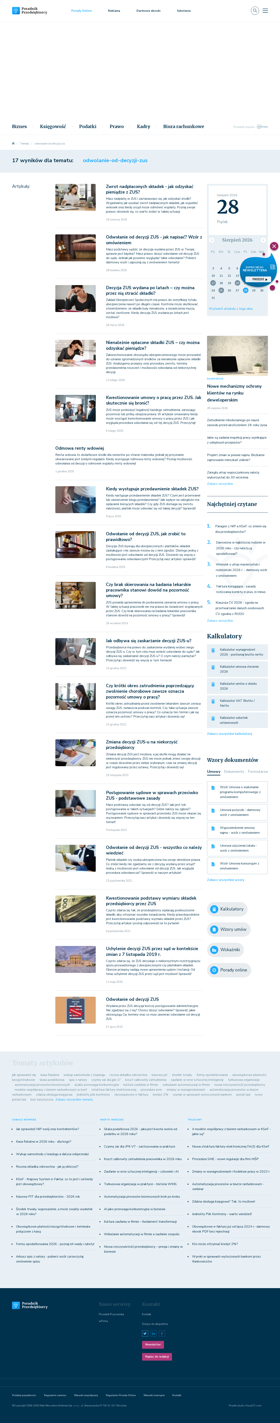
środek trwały (182, 1075)
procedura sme (151, 1089)
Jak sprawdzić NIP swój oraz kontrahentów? (47, 1129)
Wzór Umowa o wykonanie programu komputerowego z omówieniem (240, 792)
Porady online (233, 970)
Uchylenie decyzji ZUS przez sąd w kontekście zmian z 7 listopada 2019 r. (152, 951)
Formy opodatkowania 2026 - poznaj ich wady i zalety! (55, 1244)
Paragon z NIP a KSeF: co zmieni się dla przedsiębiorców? (240, 529)
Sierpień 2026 (237, 240)
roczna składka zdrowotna (128, 1075)
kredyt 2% (160, 1094)
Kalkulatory (232, 909)
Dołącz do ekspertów (155, 1324)
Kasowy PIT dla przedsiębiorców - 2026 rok (48, 1196)
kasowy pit (159, 1075)
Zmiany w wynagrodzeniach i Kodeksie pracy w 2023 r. (231, 1171)
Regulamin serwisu (55, 1395)
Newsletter (153, 1344)
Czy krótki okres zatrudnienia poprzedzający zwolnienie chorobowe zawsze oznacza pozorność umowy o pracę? (150, 691)
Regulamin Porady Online (120, 1395)
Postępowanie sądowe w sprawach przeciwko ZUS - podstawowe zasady (152, 795)
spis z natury (78, 1080)
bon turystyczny (42, 1099)
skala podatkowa (52, 1080)
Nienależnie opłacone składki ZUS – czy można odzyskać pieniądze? (153, 345)
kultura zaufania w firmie (140, 1084)
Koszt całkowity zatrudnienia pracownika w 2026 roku (143, 1159)
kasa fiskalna (50, 1075)
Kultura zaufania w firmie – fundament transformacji (140, 1221)
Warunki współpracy (86, 1395)
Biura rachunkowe (183, 126)
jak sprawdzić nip (24, 1075)
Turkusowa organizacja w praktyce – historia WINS (140, 1184)
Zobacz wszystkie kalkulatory (229, 734)
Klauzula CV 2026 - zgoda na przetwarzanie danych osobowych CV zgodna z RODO (240, 608)
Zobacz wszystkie (220, 484)
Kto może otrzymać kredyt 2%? (215, 1244)
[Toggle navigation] (265, 11)
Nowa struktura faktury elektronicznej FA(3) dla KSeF (230, 1146)
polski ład (243, 1094)
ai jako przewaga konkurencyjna (96, 1084)
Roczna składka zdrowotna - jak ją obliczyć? (47, 1166)
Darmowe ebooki (148, 11)
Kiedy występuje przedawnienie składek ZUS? (152, 489)
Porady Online (81, 11)
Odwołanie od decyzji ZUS (132, 999)
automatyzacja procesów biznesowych (42, 1084)
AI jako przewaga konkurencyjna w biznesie (134, 1209)
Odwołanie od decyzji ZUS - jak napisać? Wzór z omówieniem (154, 239)
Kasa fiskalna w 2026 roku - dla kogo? (43, 1141)
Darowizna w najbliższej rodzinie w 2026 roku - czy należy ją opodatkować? (240, 548)
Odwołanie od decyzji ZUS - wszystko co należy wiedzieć (154, 850)
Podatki (88, 126)
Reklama (114, 11)
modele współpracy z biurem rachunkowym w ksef (51, 1089)
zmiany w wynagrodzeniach (185, 1089)
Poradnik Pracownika (111, 1314)
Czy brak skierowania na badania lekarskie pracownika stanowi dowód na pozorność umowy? (148, 590)
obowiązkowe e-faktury (131, 1094)
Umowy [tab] (213, 771)
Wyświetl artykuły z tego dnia (231, 308)
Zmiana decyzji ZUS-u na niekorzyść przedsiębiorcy (142, 744)
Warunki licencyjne (154, 1395)
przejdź (258, 279)
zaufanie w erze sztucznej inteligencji (197, 1080)
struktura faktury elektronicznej (113, 1089)
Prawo (117, 126)
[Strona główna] (13, 144)
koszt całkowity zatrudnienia (145, 1080)
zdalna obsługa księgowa (54, 1094)
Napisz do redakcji (157, 1357)
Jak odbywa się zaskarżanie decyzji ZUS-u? (148, 641)
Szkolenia (184, 11)
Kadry (143, 126)
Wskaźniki (230, 950)
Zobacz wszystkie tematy (74, 1099)
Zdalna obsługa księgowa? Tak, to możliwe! (223, 1201)
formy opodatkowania (212, 1075)
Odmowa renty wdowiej (79, 448)
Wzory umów (233, 929)
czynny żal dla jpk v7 (106, 1080)
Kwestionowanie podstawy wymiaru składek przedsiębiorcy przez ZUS (151, 901)
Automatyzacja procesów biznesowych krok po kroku (142, 1196)
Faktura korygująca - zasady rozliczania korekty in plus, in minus (241, 589)
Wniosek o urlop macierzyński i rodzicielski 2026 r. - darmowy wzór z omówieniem (241, 570)
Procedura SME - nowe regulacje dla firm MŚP (225, 1159)
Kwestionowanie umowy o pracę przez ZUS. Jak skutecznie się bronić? (153, 400)
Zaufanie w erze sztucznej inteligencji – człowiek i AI (141, 1171)
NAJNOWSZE (215, 378)
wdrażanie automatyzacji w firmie (186, 1084)
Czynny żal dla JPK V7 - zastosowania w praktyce (139, 1146)
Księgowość (53, 126)
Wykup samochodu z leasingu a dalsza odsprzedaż (52, 1154)
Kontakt (146, 1314)
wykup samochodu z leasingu (84, 1075)
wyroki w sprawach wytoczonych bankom (202, 1094)
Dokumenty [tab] (234, 771)
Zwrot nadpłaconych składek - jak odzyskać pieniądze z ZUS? (149, 189)
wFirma (103, 1321)
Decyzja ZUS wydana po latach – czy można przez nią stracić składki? (150, 290)
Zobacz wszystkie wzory (225, 880)
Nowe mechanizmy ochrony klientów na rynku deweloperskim (234, 393)
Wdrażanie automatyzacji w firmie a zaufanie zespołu (141, 1234)
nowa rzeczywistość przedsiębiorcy (239, 1084)
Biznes (19, 126)
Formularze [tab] (258, 771)
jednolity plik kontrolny (93, 1094)
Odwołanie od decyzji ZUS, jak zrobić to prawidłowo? (146, 536)
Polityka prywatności (24, 1395)
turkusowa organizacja (244, 1080)
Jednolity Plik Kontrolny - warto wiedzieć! (222, 1214)
